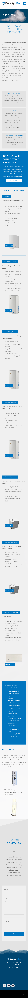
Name (6, 889)
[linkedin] (13, 985)
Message (6, 921)
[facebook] (4, 985)
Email (6, 907)
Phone (6, 898)
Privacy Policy (21, 994)
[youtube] (9, 985)
